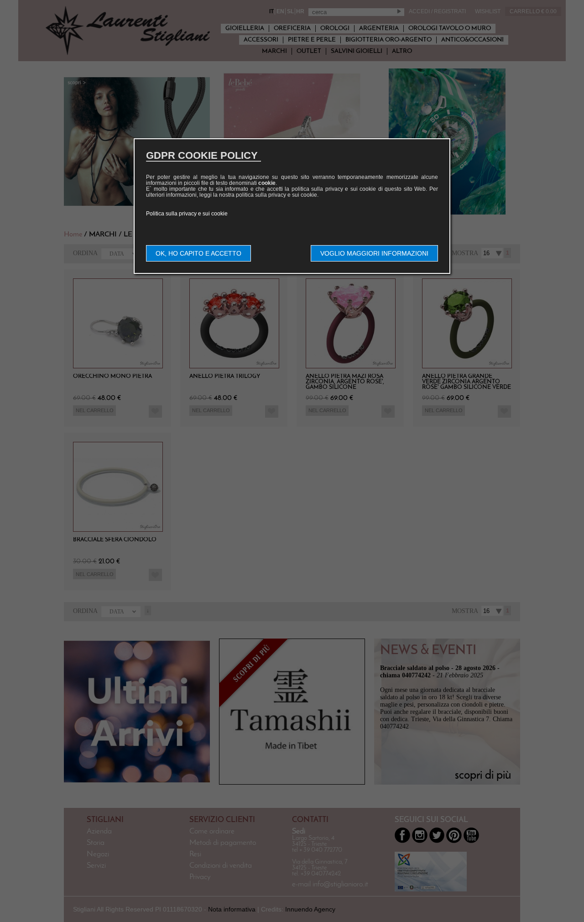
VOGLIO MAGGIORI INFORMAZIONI (374, 253)
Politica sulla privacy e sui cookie (187, 213)
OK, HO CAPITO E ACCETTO (198, 253)
